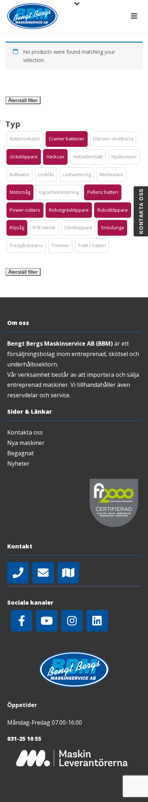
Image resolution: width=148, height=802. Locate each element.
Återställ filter (23, 100)
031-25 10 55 (24, 739)
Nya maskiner (26, 443)
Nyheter (18, 463)
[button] (25, 139)
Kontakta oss (25, 432)
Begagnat (20, 453)
